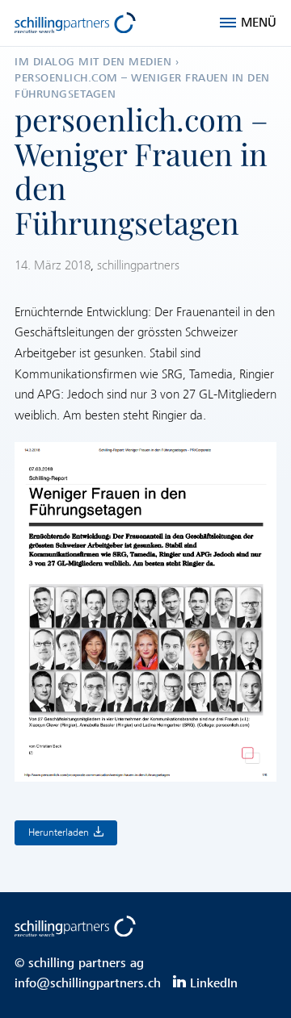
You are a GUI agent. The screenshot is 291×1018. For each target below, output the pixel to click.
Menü (258, 22)
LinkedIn (214, 983)
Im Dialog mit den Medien (93, 62)
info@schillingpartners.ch (88, 983)
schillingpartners (138, 265)
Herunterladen (58, 832)
